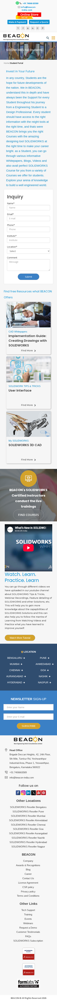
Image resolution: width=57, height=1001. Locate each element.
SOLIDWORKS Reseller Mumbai (28, 816)
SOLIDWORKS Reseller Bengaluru (28, 807)
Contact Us (28, 878)
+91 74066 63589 (30, 3)
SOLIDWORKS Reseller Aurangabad (28, 833)
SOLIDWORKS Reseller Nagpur (28, 846)
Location (12, 246)
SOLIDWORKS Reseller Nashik (28, 837)
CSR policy (28, 887)
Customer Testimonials (28, 932)
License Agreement (28, 882)
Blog (28, 869)
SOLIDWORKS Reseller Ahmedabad (28, 820)
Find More (27, 350)
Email (10, 214)
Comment (12, 257)
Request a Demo (28, 927)
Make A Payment (17, 22)
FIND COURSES (28, 515)
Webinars (28, 923)
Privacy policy (28, 891)
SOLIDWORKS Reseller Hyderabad (28, 842)
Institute (12, 235)
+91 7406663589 (18, 772)
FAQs (28, 936)
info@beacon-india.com (28, 8)
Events (28, 919)
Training (28, 914)
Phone (11, 225)
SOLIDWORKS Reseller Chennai (28, 824)
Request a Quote (39, 22)
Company (28, 861)
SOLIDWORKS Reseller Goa (28, 829)
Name (11, 203)
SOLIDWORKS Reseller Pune (28, 811)
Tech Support (28, 910)
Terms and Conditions (28, 895)
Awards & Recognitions (28, 865)
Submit (28, 276)
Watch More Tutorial (20, 637)
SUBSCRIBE (28, 726)
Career (28, 874)
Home (6, 63)
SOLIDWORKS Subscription (28, 940)
